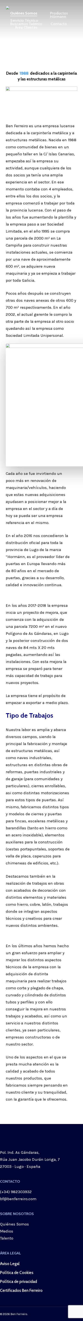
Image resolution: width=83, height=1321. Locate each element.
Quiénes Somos (14, 1224)
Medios (6, 1231)
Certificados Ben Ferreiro (21, 1290)
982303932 (21, 1192)
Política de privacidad (18, 1281)
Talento (6, 1238)
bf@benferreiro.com (18, 1199)
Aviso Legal (10, 1263)
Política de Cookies (16, 1272)
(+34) (5, 1192)
